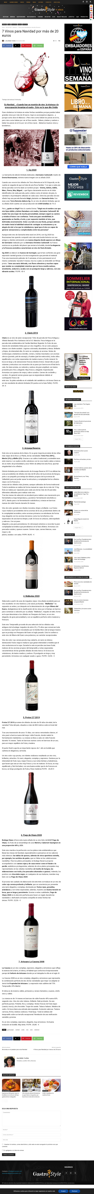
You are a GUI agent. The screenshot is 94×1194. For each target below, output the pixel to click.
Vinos (9, 24)
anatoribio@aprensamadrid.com (11, 1173)
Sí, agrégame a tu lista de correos (13, 1150)
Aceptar (63, 1191)
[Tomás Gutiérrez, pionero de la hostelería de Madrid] (68, 470)
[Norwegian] (91, 15)
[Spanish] (91, 6)
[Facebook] (83, 1)
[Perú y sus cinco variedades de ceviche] (68, 584)
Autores (19, 24)
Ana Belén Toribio (11, 40)
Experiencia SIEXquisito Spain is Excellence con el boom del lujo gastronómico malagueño (10, 1095)
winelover (36, 1029)
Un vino (5, 756)
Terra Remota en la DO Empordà (41, 182)
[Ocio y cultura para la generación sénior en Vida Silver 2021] (68, 432)
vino (27, 1029)
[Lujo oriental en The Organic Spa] (68, 406)
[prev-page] (3, 1101)
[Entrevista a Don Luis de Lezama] (68, 453)
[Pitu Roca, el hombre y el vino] (68, 461)
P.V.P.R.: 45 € (20, 271)
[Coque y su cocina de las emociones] (68, 512)
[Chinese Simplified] (91, 17)
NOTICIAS (25, 24)
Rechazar (74, 1191)
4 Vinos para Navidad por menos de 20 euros (47, 1049)
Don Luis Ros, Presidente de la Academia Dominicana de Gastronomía (82, 541)
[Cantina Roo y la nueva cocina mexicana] (68, 611)
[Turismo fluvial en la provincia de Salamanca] (68, 423)
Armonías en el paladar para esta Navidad (14, 1049)
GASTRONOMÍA (6, 1090)
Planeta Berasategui (80, 502)
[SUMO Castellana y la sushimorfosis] (51, 1085)
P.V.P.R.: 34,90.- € (48, 656)
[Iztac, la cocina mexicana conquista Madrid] (68, 602)
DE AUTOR (14, 24)
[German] (91, 10)
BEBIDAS (4, 24)
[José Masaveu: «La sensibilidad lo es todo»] (68, 551)
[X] (90, 1)
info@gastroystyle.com (15, 1171)
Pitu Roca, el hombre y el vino (82, 459)
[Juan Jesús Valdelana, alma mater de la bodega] (68, 560)
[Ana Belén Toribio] (3, 41)
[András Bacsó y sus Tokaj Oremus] (68, 478)
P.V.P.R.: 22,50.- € (14, 900)
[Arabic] (91, 19)
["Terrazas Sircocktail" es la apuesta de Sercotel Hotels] (68, 415)
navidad (18, 1029)
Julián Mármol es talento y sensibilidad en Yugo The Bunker (81, 494)
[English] (91, 8)
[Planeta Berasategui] (68, 504)
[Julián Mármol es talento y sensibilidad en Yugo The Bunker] (68, 494)
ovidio (22, 1029)
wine (31, 1029)
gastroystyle (10, 1029)
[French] (91, 12)
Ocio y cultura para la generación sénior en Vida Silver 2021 (81, 431)
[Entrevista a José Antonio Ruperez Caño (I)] (68, 568)
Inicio (3, 27)
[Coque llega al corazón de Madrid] (68, 521)
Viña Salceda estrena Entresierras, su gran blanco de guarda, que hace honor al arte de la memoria (31, 1095)
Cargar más (78, 439)
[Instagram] (86, 1)
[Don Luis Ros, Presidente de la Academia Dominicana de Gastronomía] (68, 541)
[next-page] (6, 1101)
